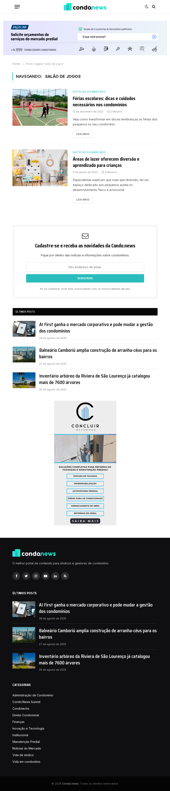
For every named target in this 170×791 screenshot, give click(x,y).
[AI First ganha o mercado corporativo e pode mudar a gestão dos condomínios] (24, 329)
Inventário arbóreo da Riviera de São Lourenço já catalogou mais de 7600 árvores (94, 379)
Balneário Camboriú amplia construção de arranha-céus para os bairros (98, 353)
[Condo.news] (85, 6)
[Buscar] (153, 6)
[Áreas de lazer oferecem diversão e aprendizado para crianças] (40, 167)
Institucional (20, 735)
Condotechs (20, 708)
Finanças (18, 722)
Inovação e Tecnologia (28, 728)
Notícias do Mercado (89, 91)
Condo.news (70, 783)
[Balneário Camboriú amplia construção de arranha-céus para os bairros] (24, 354)
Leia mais (82, 134)
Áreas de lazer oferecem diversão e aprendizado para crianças (106, 162)
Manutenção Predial (26, 741)
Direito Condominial (25, 715)
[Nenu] (17, 6)
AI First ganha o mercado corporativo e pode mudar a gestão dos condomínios (96, 327)
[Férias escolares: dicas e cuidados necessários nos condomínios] (40, 107)
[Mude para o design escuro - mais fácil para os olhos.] (146, 7)
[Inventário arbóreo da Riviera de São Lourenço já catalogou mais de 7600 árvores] (24, 380)
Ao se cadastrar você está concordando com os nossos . (85, 288)
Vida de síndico (23, 755)
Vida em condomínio (26, 761)
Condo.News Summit (26, 702)
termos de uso (121, 288)
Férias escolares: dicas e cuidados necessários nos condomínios (104, 101)
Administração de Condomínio (32, 695)
